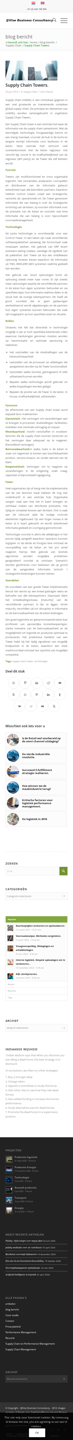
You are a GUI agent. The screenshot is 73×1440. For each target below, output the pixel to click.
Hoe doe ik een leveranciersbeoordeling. (24, 1260)
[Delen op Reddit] (48, 683)
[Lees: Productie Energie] (9, 1169)
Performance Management (20, 1332)
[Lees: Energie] (9, 1210)
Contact (9, 1321)
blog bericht (18, 36)
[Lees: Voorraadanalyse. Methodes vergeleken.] (10, 938)
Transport (20, 1197)
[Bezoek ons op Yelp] (13, 694)
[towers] (31, 70)
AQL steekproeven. (26, 973)
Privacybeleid (12, 1326)
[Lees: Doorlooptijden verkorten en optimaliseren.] (10, 928)
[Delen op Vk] (19, 706)
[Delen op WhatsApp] (13, 683)
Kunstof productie (25, 1187)
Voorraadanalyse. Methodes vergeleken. (38, 935)
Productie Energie (25, 1167)
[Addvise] (30, 20)
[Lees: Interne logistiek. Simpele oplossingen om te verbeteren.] (10, 962)
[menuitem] (52, 20)
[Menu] (62, 20)
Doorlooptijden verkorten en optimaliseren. (40, 925)
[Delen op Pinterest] (25, 683)
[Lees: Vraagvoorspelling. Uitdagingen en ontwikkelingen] (10, 948)
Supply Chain (31, 91)
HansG (49, 91)
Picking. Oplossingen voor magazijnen (24, 1240)
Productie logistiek (26, 1157)
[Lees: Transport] (9, 1200)
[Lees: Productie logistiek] (9, 1159)
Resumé (10, 1338)
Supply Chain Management (20, 1349)
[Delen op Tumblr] (59, 694)
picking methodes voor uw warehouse (23, 1247)
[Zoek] (52, 20)
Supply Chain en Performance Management (30, 1343)
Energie (19, 1208)
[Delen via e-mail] (59, 683)
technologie (41, 661)
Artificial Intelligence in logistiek (20, 1274)
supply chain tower (22, 661)
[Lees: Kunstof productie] (9, 1190)
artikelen (10, 1304)
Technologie (22, 1177)
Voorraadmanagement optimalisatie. (23, 1267)
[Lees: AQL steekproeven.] (10, 976)
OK (37, 1433)
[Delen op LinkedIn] (36, 683)
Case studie (12, 1315)
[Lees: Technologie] (9, 1179)
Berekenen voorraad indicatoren (21, 1254)
